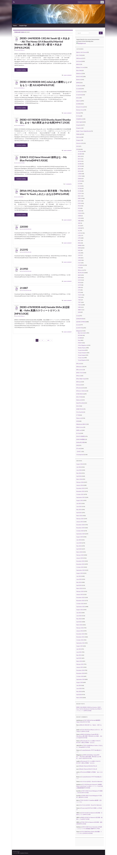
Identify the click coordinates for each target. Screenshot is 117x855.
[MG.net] (78, 363)
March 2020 (79, 697)
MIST (79, 240)
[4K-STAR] (79, 55)
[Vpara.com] (79, 418)
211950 (24, 268)
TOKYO (80, 295)
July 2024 (78, 540)
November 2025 (80, 491)
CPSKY (80, 176)
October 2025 (79, 494)
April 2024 (79, 549)
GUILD (79, 213)
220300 (24, 226)
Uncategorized (80, 454)
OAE (79, 252)
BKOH (79, 161)
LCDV (79, 233)
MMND (80, 245)
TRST (79, 302)
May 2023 (78, 582)
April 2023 (79, 585)
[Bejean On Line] (80, 67)
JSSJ (79, 225)
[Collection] (79, 85)
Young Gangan (81, 355)
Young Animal (81, 350)
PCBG (79, 267)
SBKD (79, 275)
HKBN (79, 215)
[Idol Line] (78, 137)
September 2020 (80, 679)
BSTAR (80, 166)
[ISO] (77, 146)
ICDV (79, 218)
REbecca (23, 50)
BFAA (22, 196)
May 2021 (78, 655)
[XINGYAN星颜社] (80, 439)
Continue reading (21, 70)
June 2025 (79, 506)
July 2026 (78, 467)
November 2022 (80, 600)
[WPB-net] (79, 430)
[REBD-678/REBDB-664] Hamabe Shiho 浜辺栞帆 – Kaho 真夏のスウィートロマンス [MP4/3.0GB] (42, 310)
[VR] (77, 421)
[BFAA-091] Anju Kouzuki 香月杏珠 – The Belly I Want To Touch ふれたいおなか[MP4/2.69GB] (45, 192)
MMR (79, 248)
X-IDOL (59, 17)
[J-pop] (78, 315)
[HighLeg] (78, 134)
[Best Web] (79, 70)
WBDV (79, 309)
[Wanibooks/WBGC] (81, 424)
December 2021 (80, 634)
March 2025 (79, 515)
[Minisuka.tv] (79, 366)
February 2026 (80, 482)
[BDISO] (78, 64)
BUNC (79, 168)
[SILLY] (78, 406)
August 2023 (79, 573)
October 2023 (79, 567)
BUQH (79, 171)
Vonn (17, 50)
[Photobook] (79, 387)
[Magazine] (79, 330)
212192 (24, 249)
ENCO (79, 196)
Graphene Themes (24, 853)
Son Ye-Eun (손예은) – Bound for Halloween (91, 781)
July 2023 (78, 576)
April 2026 (79, 476)
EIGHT (80, 193)
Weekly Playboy (82, 347)
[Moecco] (78, 375)
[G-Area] (78, 116)
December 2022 (80, 597)
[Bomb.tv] (78, 79)
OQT (79, 262)
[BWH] (78, 82)
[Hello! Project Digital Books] (83, 131)
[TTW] (78, 415)
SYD (79, 292)
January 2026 (79, 485)
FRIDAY (80, 342)
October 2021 (79, 640)
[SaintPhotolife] (80, 403)
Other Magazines (82, 345)
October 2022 (79, 603)
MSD (79, 250)
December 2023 (80, 561)
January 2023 (79, 594)
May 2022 (78, 618)
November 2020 (80, 673)
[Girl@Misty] (79, 119)
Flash (79, 340)
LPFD (79, 238)
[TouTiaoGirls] (80, 412)
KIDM (79, 228)
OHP (79, 255)
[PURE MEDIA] (80, 394)
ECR (79, 183)
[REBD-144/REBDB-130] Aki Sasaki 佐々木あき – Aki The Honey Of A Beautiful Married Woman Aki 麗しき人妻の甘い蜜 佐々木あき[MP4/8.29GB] (42, 43)
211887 (24, 287)
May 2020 (78, 691)
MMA (79, 243)
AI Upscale (80, 151)
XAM (79, 312)
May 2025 (78, 509)
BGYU (79, 158)
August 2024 (79, 536)
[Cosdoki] (78, 88)
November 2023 (80, 564)
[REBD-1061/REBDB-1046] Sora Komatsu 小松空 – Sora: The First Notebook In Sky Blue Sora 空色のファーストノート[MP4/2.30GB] (89, 709)
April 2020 (79, 694)
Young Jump (81, 357)
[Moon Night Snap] (81, 378)
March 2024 (79, 552)
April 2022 (79, 621)
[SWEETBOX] (79, 409)
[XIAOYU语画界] (80, 436)
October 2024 (79, 530)
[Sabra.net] (79, 400)
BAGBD (80, 154)
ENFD (79, 198)
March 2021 (79, 661)
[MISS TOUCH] (80, 372)
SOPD (79, 285)
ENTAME (80, 335)
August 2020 (79, 682)
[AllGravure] (79, 58)
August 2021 (79, 646)
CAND (79, 173)
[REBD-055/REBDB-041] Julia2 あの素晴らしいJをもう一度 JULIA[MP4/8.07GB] (45, 83)
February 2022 (80, 627)
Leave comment (68, 75)
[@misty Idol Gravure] (81, 52)
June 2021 (79, 652)
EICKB (79, 188)
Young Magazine (82, 360)
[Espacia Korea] (80, 107)
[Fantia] (78, 113)
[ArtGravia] (79, 61)
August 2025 (79, 500)
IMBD (79, 220)
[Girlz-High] (79, 122)
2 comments (68, 184)
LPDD (79, 235)
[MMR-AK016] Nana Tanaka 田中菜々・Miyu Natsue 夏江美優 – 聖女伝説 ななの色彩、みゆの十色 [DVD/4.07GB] (89, 736)
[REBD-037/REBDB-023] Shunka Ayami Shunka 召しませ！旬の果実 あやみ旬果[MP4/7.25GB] (45, 121)
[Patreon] (78, 384)
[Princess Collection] (81, 391)
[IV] (20, 50)
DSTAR (80, 181)
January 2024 (79, 558)
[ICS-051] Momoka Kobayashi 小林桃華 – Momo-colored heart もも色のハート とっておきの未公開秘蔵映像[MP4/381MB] (89, 786)
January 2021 (79, 667)
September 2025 (80, 497)
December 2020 (80, 670)
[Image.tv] (78, 140)
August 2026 (79, 464)
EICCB (79, 186)
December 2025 (80, 488)
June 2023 (79, 579)
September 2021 (80, 643)
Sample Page (23, 25)
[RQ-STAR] (79, 397)
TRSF (79, 300)
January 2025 (79, 521)
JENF (79, 223)
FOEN (79, 210)
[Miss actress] (79, 369)
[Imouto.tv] (79, 143)
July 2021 (78, 649)
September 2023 (80, 570)
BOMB (79, 163)
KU (79, 230)
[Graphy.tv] (79, 128)
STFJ (79, 290)
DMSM (79, 178)
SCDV (79, 280)
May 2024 (78, 546)
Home (15, 25)
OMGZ (80, 260)
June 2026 (79, 470)
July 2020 (78, 685)
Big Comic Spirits (82, 333)
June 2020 (79, 688)
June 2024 (79, 543)
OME (79, 257)
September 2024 (80, 533)
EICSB (79, 191)
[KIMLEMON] (79, 318)
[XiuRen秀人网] (80, 442)
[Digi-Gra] (78, 100)
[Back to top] (113, 851)
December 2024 (80, 524)
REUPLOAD (28, 229)
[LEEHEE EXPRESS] (81, 321)
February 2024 (80, 555)
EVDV (79, 203)
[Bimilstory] (79, 73)
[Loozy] (78, 324)
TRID (79, 297)
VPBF (79, 307)
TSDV (79, 304)
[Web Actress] (80, 427)
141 (48, 340)
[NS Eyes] (78, 381)
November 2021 (80, 637)
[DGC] (78, 97)
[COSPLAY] (79, 91)
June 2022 (79, 615)
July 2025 (78, 503)
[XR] (77, 445)
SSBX (79, 287)
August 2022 (79, 609)
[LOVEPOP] (79, 327)
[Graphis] (78, 125)
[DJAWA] (78, 103)
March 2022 (79, 624)
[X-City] (78, 433)
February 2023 (80, 591)
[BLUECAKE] (79, 76)
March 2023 (79, 588)
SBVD (79, 277)
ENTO (79, 201)
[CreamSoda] (79, 94)
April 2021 (79, 658)
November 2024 (80, 527)
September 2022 (80, 606)
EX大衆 (80, 338)
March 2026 (79, 479)
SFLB (79, 282)
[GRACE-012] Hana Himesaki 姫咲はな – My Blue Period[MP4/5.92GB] (43, 159)
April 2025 (79, 512)
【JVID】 (78, 451)
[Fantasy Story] (80, 110)
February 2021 (80, 664)
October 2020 (79, 676)
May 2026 (78, 473)
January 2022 (79, 631)
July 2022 (78, 612)
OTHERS (23, 162)
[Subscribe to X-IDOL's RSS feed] (14, 2)
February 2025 (80, 518)
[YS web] (78, 448)
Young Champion (82, 352)
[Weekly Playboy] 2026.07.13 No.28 (88, 769)
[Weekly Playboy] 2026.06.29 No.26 (88, 766)
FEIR (79, 208)
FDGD (79, 205)
